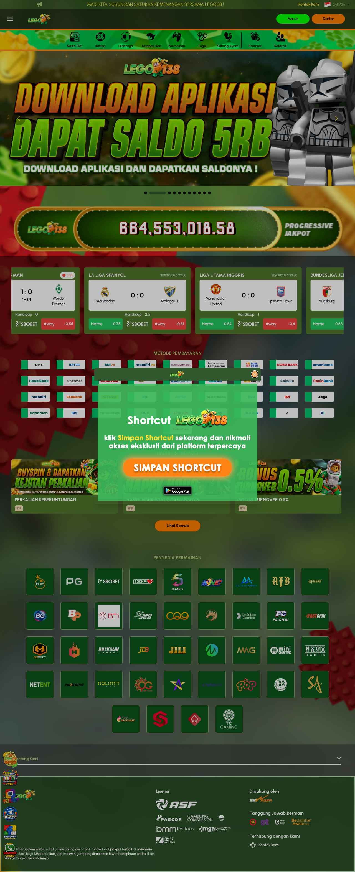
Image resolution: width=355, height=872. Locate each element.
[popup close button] (255, 374)
